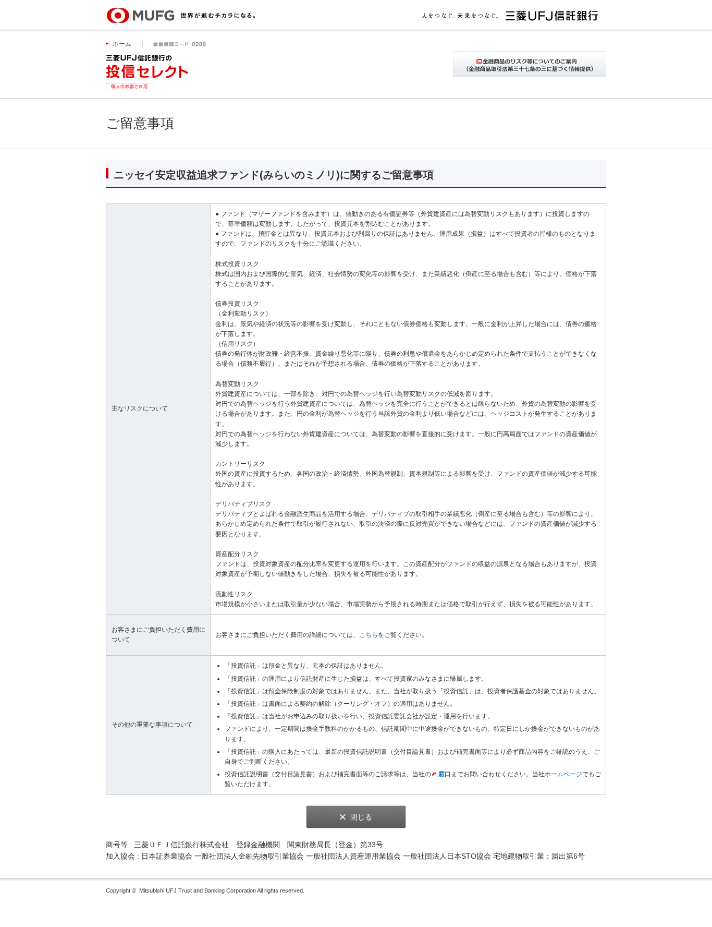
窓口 (444, 774)
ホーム (122, 43)
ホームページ (563, 774)
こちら (368, 635)
